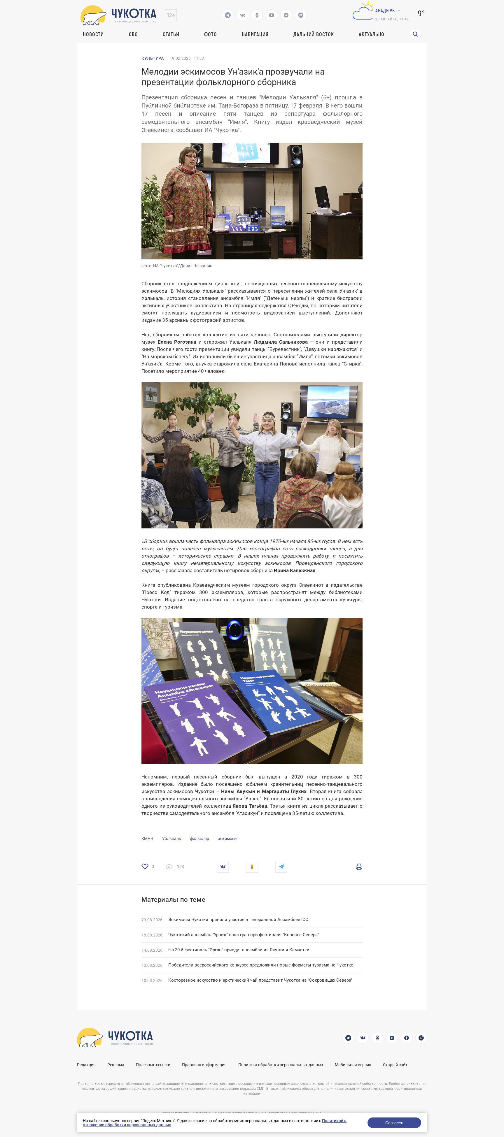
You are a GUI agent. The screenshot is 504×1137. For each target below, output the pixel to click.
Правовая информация (204, 1065)
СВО (133, 34)
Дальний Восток (313, 34)
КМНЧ (147, 838)
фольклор (199, 838)
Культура (152, 58)
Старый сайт (395, 1065)
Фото (210, 34)
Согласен (394, 1122)
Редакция (86, 1065)
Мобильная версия (353, 1065)
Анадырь (385, 10)
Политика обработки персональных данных (280, 1065)
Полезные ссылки (153, 1065)
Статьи (171, 34)
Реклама (115, 1065)
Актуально (371, 34)
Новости (93, 34)
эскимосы (227, 838)
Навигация (255, 34)
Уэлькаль (171, 838)
